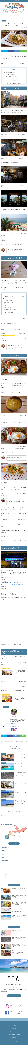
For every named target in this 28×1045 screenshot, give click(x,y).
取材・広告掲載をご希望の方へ (14, 1034)
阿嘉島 (6, 864)
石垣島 (6, 867)
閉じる (17, 69)
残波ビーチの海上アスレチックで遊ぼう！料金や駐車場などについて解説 (20, 802)
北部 (4, 850)
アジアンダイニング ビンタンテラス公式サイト (16, 582)
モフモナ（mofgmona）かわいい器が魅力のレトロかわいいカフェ (20, 783)
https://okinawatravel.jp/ (15, 726)
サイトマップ (14, 1037)
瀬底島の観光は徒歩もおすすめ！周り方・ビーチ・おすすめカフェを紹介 (20, 765)
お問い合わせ (14, 1028)
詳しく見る (14, 995)
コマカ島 (7, 869)
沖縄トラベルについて (14, 1031)
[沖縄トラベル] (13, 12)
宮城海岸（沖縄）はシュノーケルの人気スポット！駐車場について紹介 (20, 792)
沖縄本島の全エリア (8, 847)
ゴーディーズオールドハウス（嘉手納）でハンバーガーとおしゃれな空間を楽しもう (20, 756)
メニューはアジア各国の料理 (10, 74)
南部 (4, 857)
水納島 (6, 877)
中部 (4, 854)
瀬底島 (6, 874)
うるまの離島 (7, 872)
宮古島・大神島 (8, 870)
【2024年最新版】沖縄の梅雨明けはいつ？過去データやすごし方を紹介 (20, 774)
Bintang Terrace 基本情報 (10, 78)
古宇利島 (7, 875)
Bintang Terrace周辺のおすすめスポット (14, 83)
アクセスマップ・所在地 (10, 80)
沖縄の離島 (5, 860)
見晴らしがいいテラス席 (9, 72)
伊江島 (6, 866)
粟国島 (6, 862)
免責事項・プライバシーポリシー (14, 1025)
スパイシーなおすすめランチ (10, 76)
